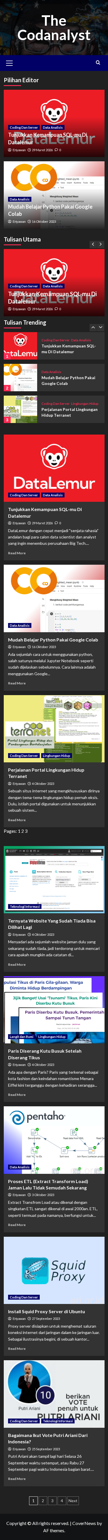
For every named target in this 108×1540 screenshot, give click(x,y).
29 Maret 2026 (42, 309)
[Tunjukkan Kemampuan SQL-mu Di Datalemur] (20, 346)
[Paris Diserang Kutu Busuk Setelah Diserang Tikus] (54, 1009)
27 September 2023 (46, 1318)
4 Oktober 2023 (43, 783)
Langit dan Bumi (21, 1036)
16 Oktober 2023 (44, 221)
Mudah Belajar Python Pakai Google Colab (53, 639)
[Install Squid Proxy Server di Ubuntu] (54, 1270)
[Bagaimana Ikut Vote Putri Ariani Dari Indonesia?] (54, 1393)
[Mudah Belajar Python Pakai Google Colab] (20, 377)
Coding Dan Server (24, 286)
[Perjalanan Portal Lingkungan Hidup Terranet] (20, 409)
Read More (17, 553)
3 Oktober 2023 (43, 1195)
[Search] (98, 62)
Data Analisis (53, 286)
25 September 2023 (46, 1449)
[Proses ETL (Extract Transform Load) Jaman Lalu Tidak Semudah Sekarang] (54, 1140)
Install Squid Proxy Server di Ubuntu (46, 1311)
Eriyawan (19, 309)
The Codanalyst (54, 27)
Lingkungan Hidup (84, 403)
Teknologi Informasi (25, 906)
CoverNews (84, 1523)
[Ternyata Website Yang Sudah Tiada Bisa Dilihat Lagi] (54, 879)
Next (73, 1500)
